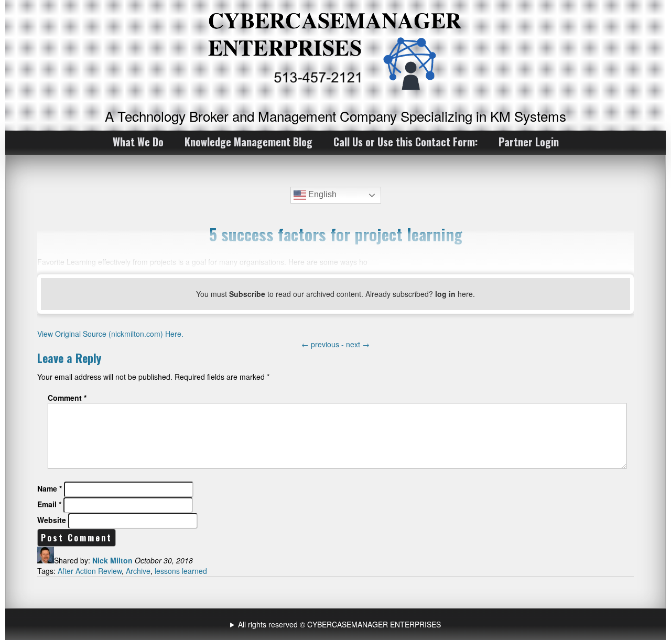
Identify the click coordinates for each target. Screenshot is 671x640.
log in (445, 294)
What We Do (138, 142)
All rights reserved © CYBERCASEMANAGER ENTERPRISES (339, 624)
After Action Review (90, 571)
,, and (337, 624)
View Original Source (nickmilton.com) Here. (110, 333)
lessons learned (181, 571)
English (321, 194)
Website (51, 520)
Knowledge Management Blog (248, 142)
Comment (67, 397)
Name (49, 488)
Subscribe (247, 294)
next (358, 344)
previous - (323, 344)
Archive (138, 571)
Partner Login (529, 142)
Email (49, 504)
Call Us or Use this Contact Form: (405, 142)
